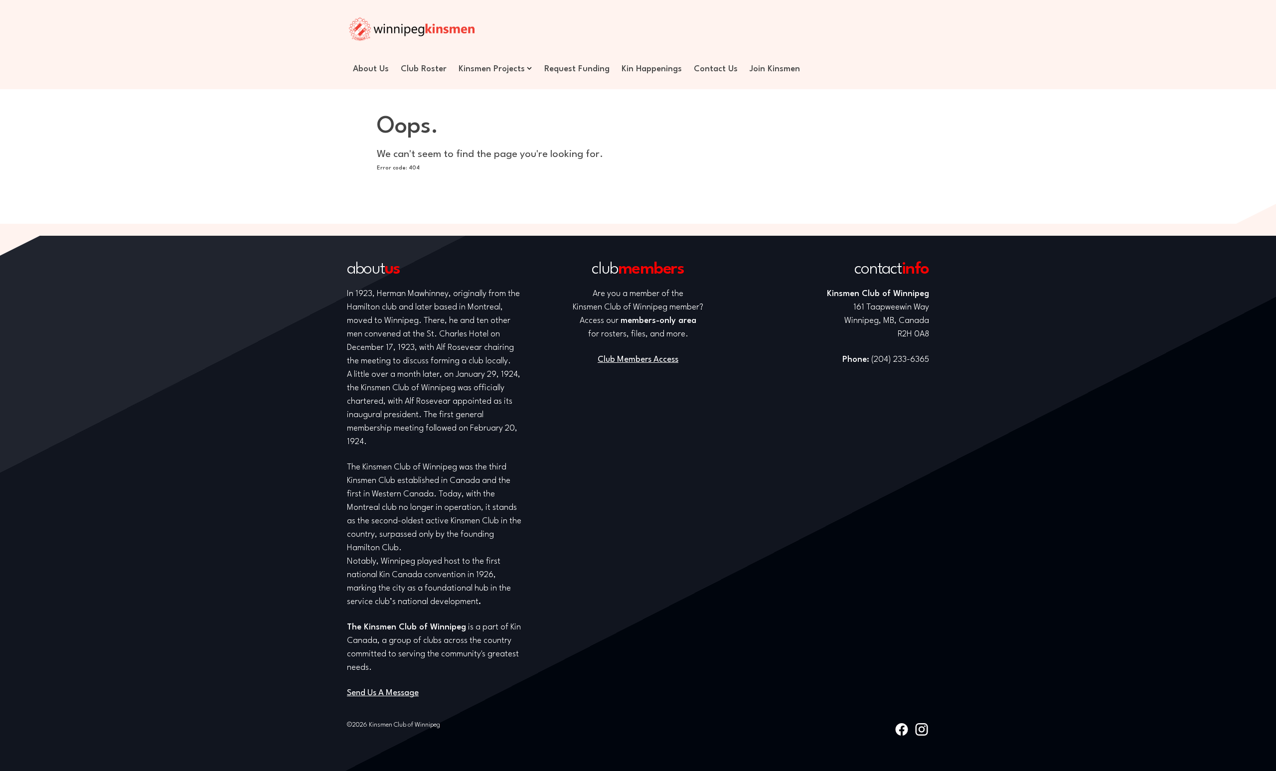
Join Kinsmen (775, 69)
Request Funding (577, 69)
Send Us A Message (383, 693)
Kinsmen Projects (492, 69)
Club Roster (424, 69)
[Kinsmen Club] (412, 29)
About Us (371, 69)
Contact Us (716, 69)
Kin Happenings (652, 69)
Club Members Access (638, 359)
